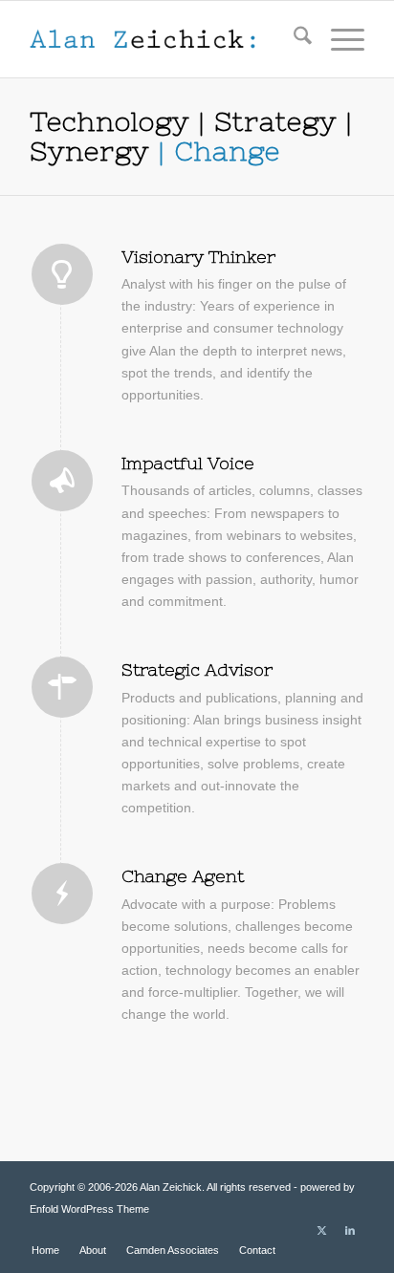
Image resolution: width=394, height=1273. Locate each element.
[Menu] (338, 39)
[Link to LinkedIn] (350, 1230)
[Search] (293, 39)
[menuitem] (293, 39)
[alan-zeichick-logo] (163, 39)
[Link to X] (321, 1230)
